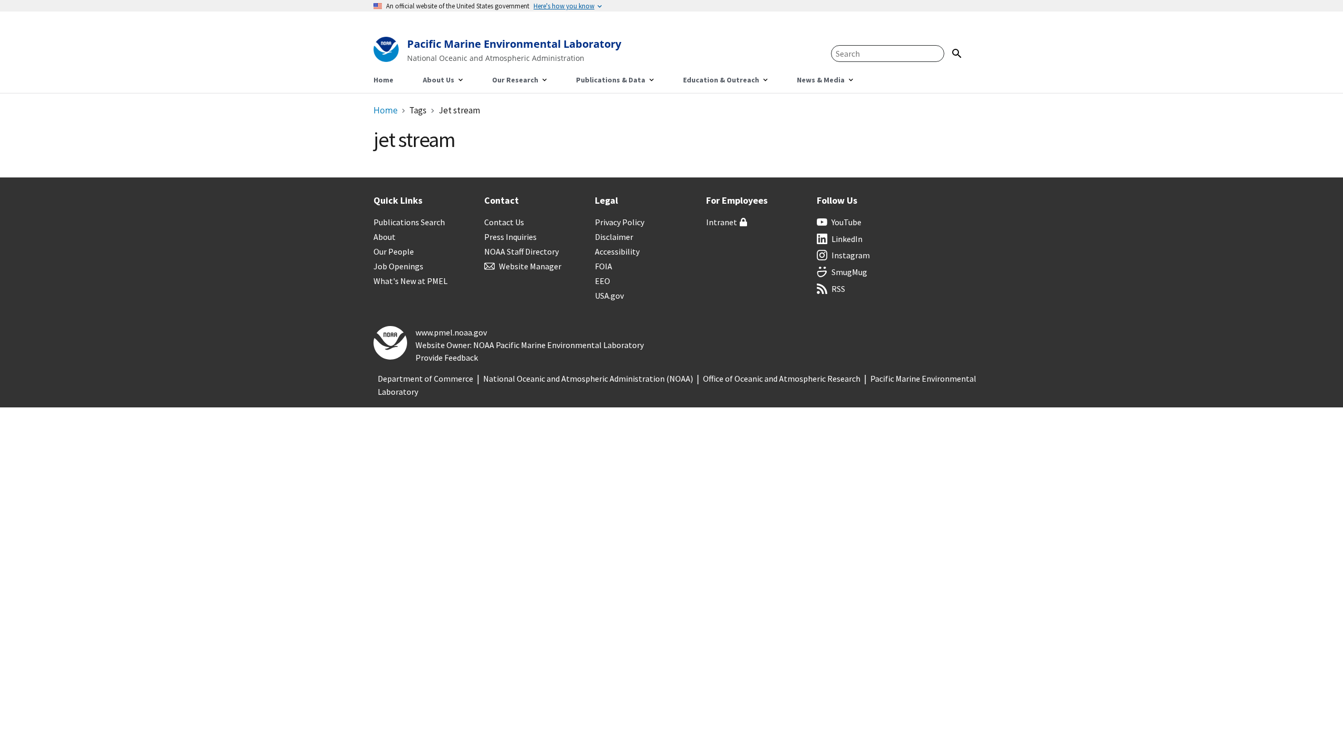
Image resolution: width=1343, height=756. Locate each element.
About (385, 237)
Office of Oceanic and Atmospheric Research (781, 378)
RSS (838, 289)
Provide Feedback (446, 357)
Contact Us (504, 222)
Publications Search (409, 222)
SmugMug (849, 272)
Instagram (851, 255)
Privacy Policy (619, 222)
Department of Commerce (425, 378)
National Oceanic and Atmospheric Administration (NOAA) (588, 378)
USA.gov (609, 295)
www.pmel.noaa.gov (451, 332)
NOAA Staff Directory (521, 251)
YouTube (846, 222)
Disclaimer (614, 237)
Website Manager (530, 266)
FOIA (603, 266)
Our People (394, 251)
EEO (602, 281)
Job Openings (398, 266)
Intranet (721, 222)
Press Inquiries (510, 237)
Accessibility (617, 251)
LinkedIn (847, 239)
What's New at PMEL (410, 281)
